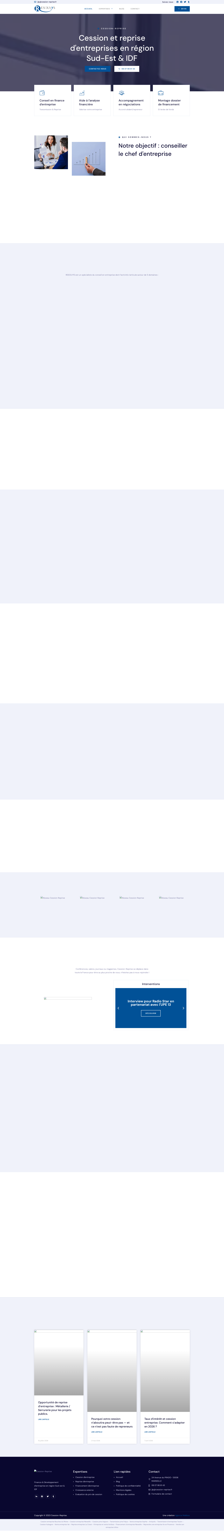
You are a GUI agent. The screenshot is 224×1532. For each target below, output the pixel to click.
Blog (121, 9)
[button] (118, 1008)
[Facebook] (181, 2)
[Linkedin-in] (36, 1496)
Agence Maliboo (182, 1515)
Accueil (88, 9)
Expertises (104, 9)
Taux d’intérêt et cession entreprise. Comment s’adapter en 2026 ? (164, 1422)
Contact (135, 9)
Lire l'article (43, 1419)
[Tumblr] (189, 2)
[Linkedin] (177, 2)
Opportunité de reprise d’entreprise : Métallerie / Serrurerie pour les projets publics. (54, 1408)
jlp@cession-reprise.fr (47, 2)
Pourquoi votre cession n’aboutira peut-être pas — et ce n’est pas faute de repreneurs (112, 1422)
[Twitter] (185, 2)
